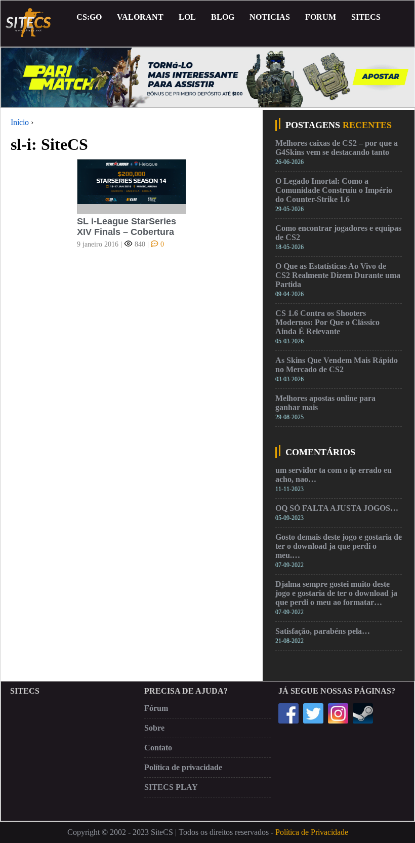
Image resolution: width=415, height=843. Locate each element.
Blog (222, 17)
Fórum (156, 708)
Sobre (154, 728)
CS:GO (89, 17)
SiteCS (366, 17)
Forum (320, 17)
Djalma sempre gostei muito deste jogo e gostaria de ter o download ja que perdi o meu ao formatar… (336, 593)
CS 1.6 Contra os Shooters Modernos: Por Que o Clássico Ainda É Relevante (327, 322)
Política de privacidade (183, 767)
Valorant (140, 17)
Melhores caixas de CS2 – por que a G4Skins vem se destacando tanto (336, 147)
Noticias (270, 17)
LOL (187, 17)
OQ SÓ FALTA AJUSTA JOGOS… (336, 508)
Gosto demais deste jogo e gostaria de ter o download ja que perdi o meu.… (338, 546)
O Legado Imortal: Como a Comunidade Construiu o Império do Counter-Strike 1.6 (333, 190)
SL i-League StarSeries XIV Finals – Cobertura (126, 226)
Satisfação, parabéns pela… (322, 631)
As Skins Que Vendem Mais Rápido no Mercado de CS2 (336, 365)
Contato (158, 747)
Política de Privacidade (311, 832)
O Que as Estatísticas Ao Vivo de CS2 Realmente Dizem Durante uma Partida (337, 275)
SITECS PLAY (171, 787)
